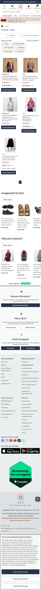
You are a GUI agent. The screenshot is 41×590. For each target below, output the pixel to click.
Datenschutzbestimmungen (18, 518)
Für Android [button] (30, 348)
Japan (29, 505)
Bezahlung (25, 375)
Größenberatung (27, 368)
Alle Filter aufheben (33, 40)
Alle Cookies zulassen (20, 572)
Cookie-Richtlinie (19, 565)
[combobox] (19, 12)
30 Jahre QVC (24, 16)
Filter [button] (11, 35)
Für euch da (4, 417)
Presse (3, 377)
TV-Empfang (25, 426)
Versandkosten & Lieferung (30, 371)
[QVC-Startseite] (2, 26)
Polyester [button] (20, 51)
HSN (2, 528)
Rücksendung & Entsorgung (30, 378)
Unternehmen (26, 401)
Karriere (24, 419)
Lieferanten (4, 380)
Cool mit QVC (36, 16)
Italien (25, 505)
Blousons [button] (21, 47)
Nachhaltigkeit (26, 407)
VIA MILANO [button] (8, 47)
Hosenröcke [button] (8, 51)
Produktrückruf (5, 383)
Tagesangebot (7, 16)
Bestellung (25, 362)
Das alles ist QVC (27, 404)
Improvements (5, 531)
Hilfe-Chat (4, 362)
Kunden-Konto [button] (10, 327)
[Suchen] (37, 11)
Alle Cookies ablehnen (20, 579)
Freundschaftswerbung (8, 411)
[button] (4, 7)
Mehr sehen (8, 200)
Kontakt (3, 365)
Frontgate (17, 528)
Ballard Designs (9, 528)
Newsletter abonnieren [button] (20, 305)
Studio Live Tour (26, 429)
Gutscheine (4, 407)
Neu (15, 16)
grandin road (32, 528)
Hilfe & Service (26, 388)
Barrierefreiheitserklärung (29, 411)
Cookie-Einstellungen (20, 586)
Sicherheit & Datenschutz (29, 381)
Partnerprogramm (6, 414)
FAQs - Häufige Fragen (28, 384)
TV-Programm (5, 404)
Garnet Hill (24, 528)
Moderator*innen (27, 423)
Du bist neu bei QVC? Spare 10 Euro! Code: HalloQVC (20, 2)
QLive (3, 374)
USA (11, 505)
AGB (3, 518)
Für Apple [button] (10, 348)
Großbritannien (18, 505)
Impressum (27, 520)
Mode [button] (6, 44)
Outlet (24, 432)
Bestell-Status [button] (30, 327)
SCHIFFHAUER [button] (18, 44)
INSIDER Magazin (6, 401)
